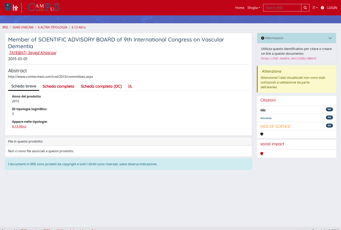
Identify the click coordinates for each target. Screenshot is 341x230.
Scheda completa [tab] (58, 86)
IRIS (5, 27)
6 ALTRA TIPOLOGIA (52, 27)
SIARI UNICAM (23, 27)
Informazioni (273, 38)
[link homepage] (12, 7)
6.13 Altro (79, 27)
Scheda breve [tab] (23, 86)
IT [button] (314, 8)
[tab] (130, 86)
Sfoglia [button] (252, 8)
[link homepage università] (44, 7)
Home (239, 8)
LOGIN (332, 8)
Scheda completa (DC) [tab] (101, 86)
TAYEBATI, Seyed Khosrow (32, 52)
